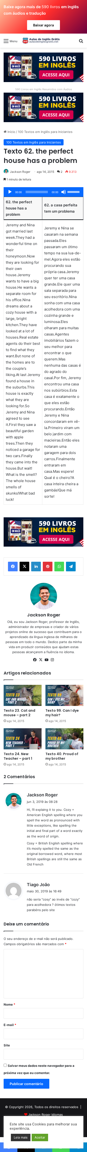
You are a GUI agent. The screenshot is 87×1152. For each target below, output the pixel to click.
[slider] (74, 191)
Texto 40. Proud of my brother (61, 756)
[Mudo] (63, 192)
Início (11, 132)
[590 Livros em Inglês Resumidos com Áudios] (43, 67)
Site (7, 1045)
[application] (43, 192)
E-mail (10, 1025)
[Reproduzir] (9, 192)
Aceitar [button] (40, 1137)
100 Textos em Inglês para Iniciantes (45, 132)
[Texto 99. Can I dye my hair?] (64, 695)
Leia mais (21, 1137)
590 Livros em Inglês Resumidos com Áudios (43, 89)
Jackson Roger (20, 171)
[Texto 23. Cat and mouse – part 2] (23, 695)
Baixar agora (43, 25)
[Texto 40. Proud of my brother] (64, 738)
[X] (24, 566)
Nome (9, 1004)
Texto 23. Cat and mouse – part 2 (19, 712)
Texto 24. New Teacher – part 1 (18, 756)
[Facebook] (13, 566)
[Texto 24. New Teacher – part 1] (23, 738)
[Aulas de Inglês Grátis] (40, 40)
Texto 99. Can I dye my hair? (62, 712)
